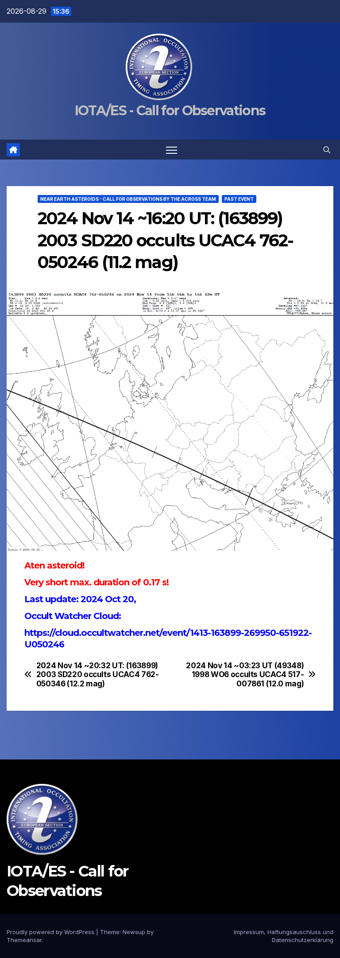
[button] (326, 149)
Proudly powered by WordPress (51, 931)
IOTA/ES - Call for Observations (170, 110)
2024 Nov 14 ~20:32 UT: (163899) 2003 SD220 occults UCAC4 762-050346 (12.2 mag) (97, 674)
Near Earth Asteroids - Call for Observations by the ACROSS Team (128, 199)
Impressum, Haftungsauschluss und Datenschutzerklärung (283, 935)
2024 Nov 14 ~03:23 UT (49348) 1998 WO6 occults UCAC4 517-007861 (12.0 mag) (245, 674)
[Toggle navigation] (171, 149)
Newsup (134, 931)
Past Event (239, 199)
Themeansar (24, 939)
